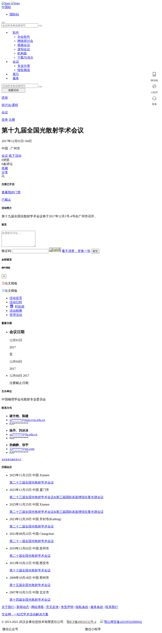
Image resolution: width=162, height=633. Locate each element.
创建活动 (13, 90)
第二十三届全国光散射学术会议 (31, 482)
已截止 (6, 199)
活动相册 (15, 310)
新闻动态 (22, 607)
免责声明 (67, 607)
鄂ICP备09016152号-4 (81, 621)
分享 (5, 172)
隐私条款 (82, 607)
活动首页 (15, 298)
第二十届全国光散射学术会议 (30, 555)
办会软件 (23, 36)
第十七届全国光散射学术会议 (30, 570)
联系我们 (111, 607)
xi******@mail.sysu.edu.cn (27, 420)
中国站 (6, 7)
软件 (16, 32)
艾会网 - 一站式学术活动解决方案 (25, 614)
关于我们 (8, 607)
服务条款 (96, 607)
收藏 (5, 168)
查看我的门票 (11, 192)
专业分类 (23, 65)
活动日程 (15, 302)
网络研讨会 (25, 41)
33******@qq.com (21, 449)
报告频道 (23, 70)
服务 (16, 78)
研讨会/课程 (10, 105)
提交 (95, 251)
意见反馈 (52, 607)
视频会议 (23, 45)
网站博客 (37, 607)
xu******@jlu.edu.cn (23, 434)
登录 (5, 119)
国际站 (14, 14)
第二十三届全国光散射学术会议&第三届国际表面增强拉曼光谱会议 (56, 497)
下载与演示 (25, 57)
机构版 (22, 53)
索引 (16, 74)
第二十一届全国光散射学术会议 (31, 541)
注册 (12, 119)
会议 (16, 61)
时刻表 (19, 306)
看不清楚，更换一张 (76, 251)
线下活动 (15, 155)
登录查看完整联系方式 (11, 459)
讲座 (5, 97)
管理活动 (15, 314)
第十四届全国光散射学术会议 (30, 599)
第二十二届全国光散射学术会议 (31, 526)
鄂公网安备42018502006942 (123, 621)
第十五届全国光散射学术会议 (30, 585)
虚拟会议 (23, 49)
